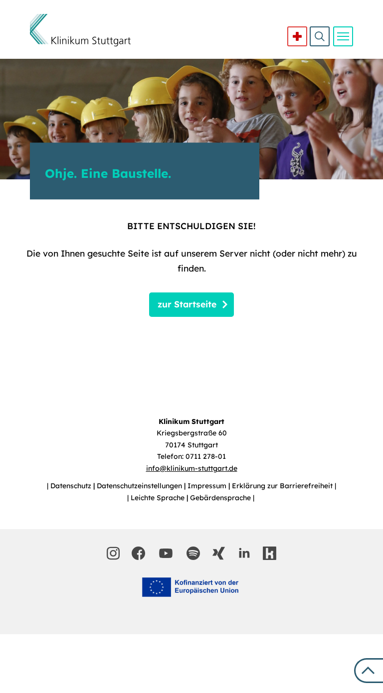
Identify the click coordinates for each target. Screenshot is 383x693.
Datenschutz (71, 485)
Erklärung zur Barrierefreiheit (283, 485)
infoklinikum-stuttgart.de (191, 468)
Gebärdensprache (221, 497)
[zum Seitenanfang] (368, 670)
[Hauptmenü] (343, 36)
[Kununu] (269, 553)
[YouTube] (166, 553)
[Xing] (218, 553)
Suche (320, 36)
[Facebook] (138, 553)
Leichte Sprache (159, 497)
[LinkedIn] (244, 553)
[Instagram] (113, 553)
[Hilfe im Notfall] (297, 36)
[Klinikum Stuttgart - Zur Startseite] (80, 30)
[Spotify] (193, 553)
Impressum (208, 485)
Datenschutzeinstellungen (140, 485)
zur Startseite (187, 303)
